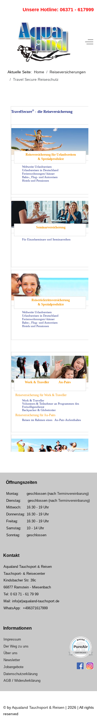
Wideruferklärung (27, 681)
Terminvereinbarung (72, 494)
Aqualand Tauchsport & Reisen (38, 707)
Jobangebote (13, 667)
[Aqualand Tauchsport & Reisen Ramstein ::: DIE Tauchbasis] (43, 42)
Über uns (11, 653)
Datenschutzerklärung (20, 674)
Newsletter (12, 660)
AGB (7, 681)
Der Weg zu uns (16, 646)
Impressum (12, 639)
